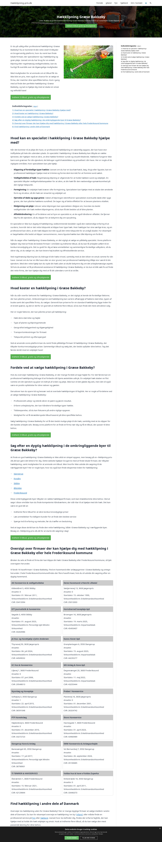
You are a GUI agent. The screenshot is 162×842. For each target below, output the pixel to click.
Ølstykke (18, 488)
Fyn (115, 3)
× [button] (160, 828)
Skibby (17, 483)
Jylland (108, 3)
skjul (35, 106)
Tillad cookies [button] (72, 838)
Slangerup (18, 473)
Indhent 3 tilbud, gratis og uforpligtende (81, 26)
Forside (99, 3)
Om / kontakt (136, 3)
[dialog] (81, 834)
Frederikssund (20, 492)
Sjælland (124, 3)
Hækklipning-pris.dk (21, 2)
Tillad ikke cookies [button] (88, 838)
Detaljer (101, 834)
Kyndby (17, 478)
